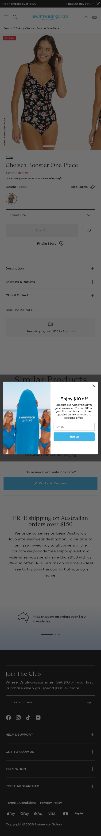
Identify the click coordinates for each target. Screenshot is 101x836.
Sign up (74, 436)
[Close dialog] (94, 386)
